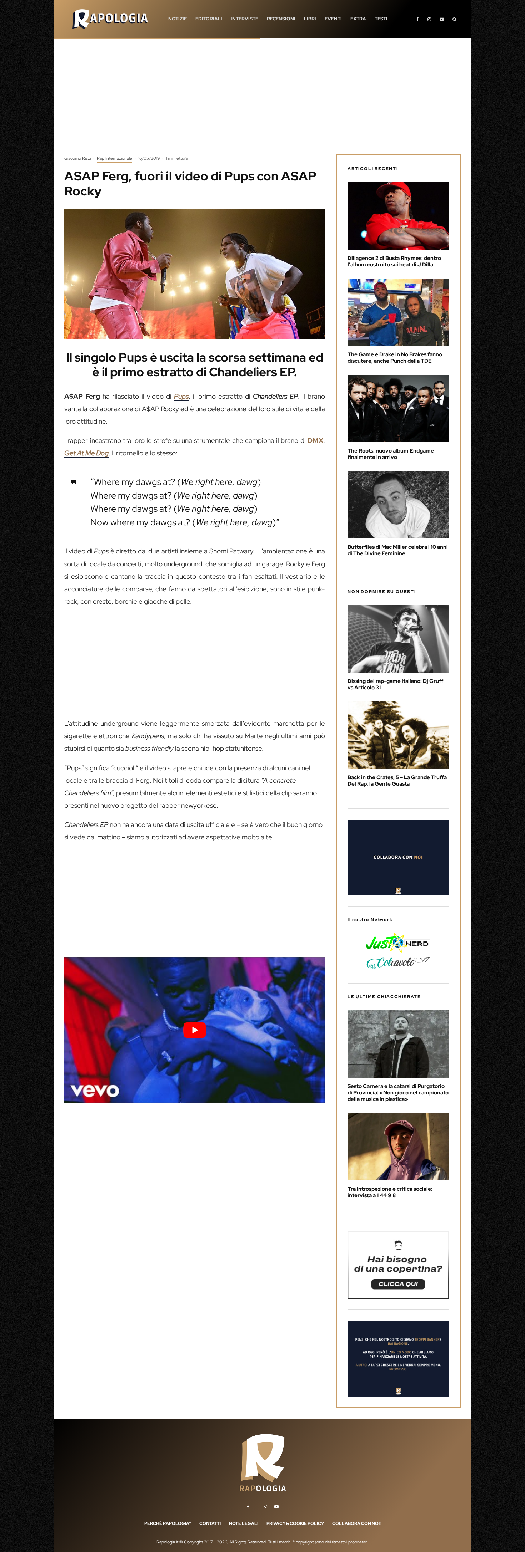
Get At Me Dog (86, 453)
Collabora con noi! (356, 1523)
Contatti (210, 1523)
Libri (310, 19)
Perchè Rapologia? (167, 1523)
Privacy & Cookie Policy (295, 1523)
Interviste (244, 19)
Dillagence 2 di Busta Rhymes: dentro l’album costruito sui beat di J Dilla (394, 261)
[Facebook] (417, 19)
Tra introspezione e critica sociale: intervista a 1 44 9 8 (390, 1192)
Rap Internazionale (114, 158)
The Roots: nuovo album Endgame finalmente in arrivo (391, 454)
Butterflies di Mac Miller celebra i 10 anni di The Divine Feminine (398, 550)
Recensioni (281, 19)
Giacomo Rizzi (77, 158)
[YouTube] (441, 19)
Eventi (333, 19)
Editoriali (208, 19)
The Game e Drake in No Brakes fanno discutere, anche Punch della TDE (395, 357)
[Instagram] (429, 19)
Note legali (243, 1523)
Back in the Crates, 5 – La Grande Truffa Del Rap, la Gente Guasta (397, 780)
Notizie (177, 19)
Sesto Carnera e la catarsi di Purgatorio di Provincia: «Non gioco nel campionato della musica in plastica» (398, 1092)
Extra (358, 19)
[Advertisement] (262, 102)
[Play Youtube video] (194, 1030)
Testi (381, 19)
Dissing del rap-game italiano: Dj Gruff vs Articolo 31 (395, 684)
